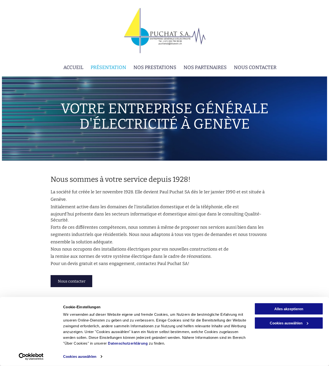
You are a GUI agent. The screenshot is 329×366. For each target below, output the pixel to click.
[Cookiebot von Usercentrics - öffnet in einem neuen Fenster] (31, 356)
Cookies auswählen (79, 356)
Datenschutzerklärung (128, 343)
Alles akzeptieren (288, 309)
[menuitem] (69, 67)
